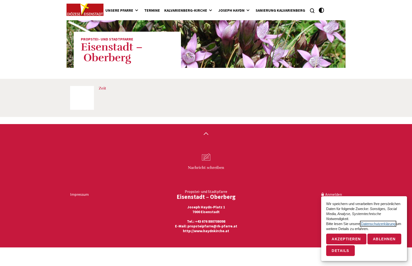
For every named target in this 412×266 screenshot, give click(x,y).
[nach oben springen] (206, 134)
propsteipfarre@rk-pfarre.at (212, 226)
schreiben (206, 167)
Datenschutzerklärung (378, 224)
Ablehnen (384, 239)
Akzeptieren (346, 239)
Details (340, 251)
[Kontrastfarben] (321, 10)
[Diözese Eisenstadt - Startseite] (85, 10)
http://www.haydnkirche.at (206, 230)
